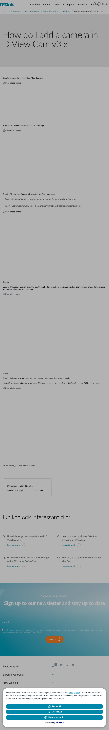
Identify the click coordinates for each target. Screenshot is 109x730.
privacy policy (74, 693)
